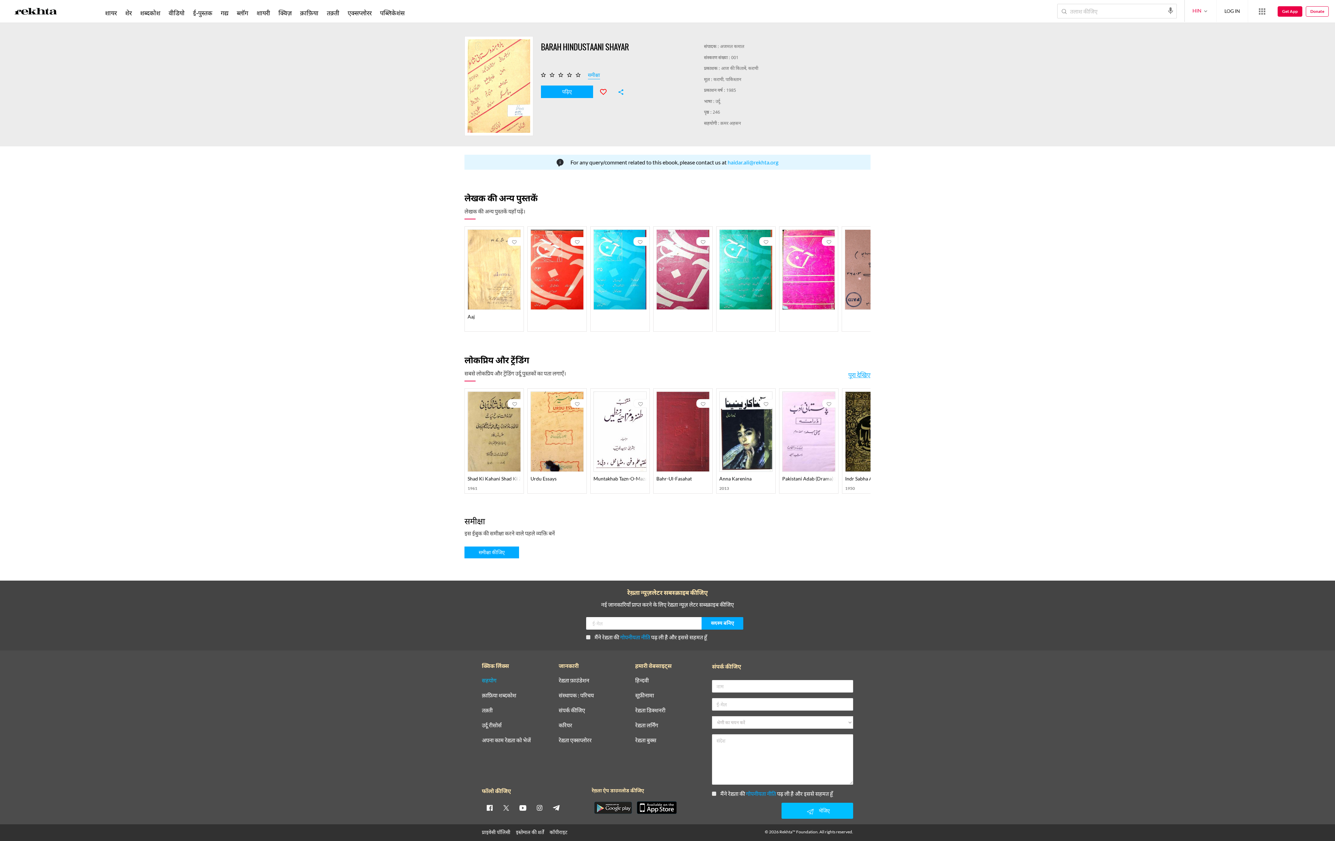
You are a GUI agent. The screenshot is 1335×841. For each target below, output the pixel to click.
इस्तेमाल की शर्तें (530, 832)
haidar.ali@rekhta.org (753, 162)
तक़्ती (333, 13)
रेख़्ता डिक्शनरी (650, 710)
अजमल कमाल (732, 47)
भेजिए (824, 811)
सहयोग (489, 681)
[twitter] (506, 807)
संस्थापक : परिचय (576, 695)
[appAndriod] (613, 807)
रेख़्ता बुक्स (645, 740)
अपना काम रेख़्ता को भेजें (506, 740)
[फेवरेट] (606, 91)
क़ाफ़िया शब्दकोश (499, 695)
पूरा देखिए (859, 375)
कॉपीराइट (558, 832)
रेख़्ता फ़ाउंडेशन (574, 681)
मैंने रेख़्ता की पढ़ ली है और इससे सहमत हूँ (650, 637)
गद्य (224, 13)
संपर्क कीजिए (572, 710)
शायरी (263, 13)
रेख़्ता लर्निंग (646, 725)
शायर (111, 13)
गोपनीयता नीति (635, 637)
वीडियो (177, 13)
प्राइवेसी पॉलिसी (496, 832)
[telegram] (556, 807)
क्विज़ (285, 13)
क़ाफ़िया (309, 13)
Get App (1290, 11)
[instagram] (539, 807)
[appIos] (657, 807)
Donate (1317, 11)
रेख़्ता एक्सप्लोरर (575, 740)
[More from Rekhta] (1262, 11)
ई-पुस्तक (202, 13)
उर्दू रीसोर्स (492, 725)
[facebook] (489, 807)
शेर (128, 13)
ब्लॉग (242, 13)
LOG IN (1232, 11)
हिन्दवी (642, 681)
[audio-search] (1170, 10)
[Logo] (36, 12)
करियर (565, 725)
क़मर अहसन (730, 124)
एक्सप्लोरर (360, 13)
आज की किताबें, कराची (739, 69)
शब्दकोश (150, 13)
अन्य (418, 13)
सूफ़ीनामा (644, 695)
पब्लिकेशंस (392, 13)
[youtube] (522, 807)
